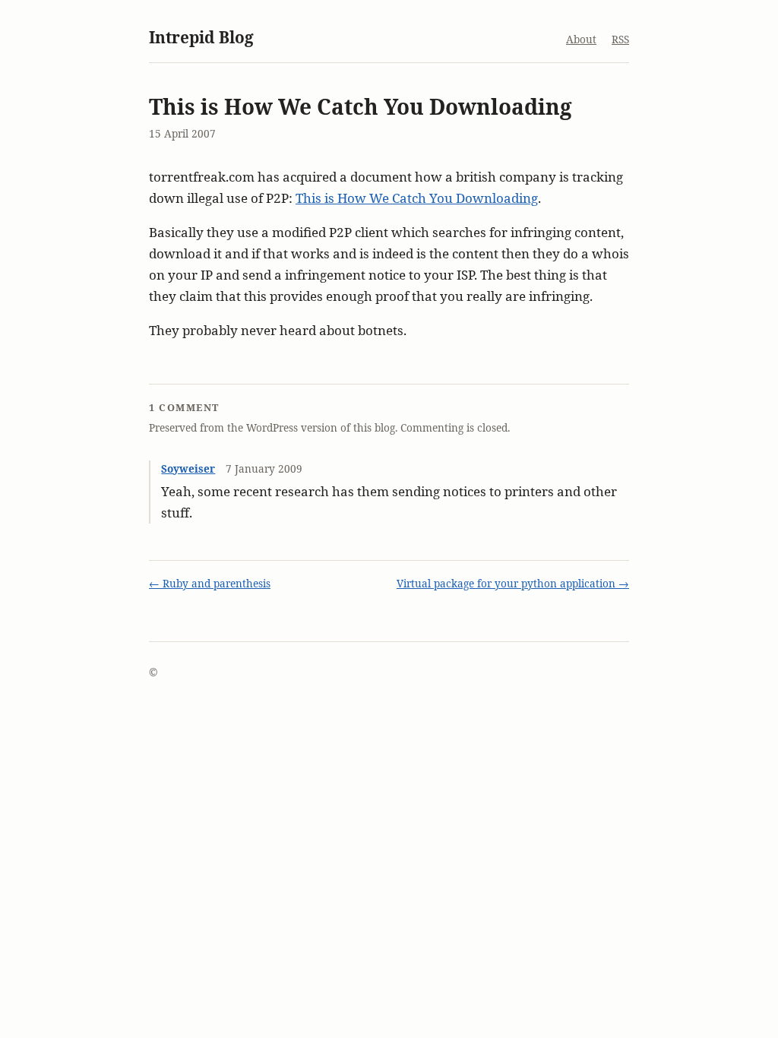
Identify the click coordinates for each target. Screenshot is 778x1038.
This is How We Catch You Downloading (417, 198)
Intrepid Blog (201, 37)
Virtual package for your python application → (513, 583)
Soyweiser (188, 468)
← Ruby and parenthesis (209, 583)
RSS (620, 39)
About (581, 39)
